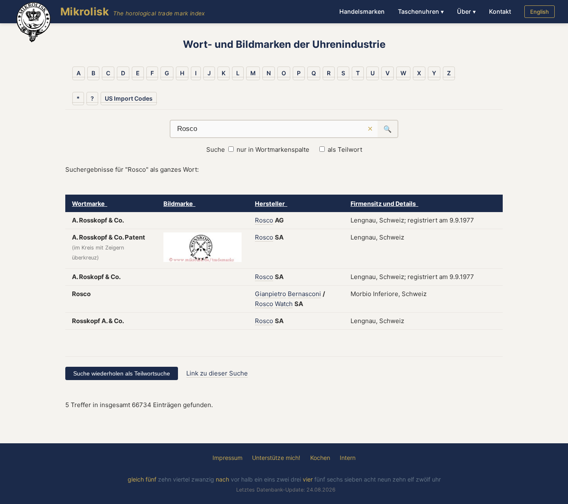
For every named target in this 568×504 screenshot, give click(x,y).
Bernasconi (304, 294)
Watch (284, 304)
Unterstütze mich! (276, 457)
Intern (348, 457)
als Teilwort (345, 149)
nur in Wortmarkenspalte (273, 149)
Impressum (227, 457)
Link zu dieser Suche (217, 373)
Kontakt (500, 11)
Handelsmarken (362, 11)
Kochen (320, 457)
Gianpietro (270, 294)
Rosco (264, 220)
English (539, 11)
